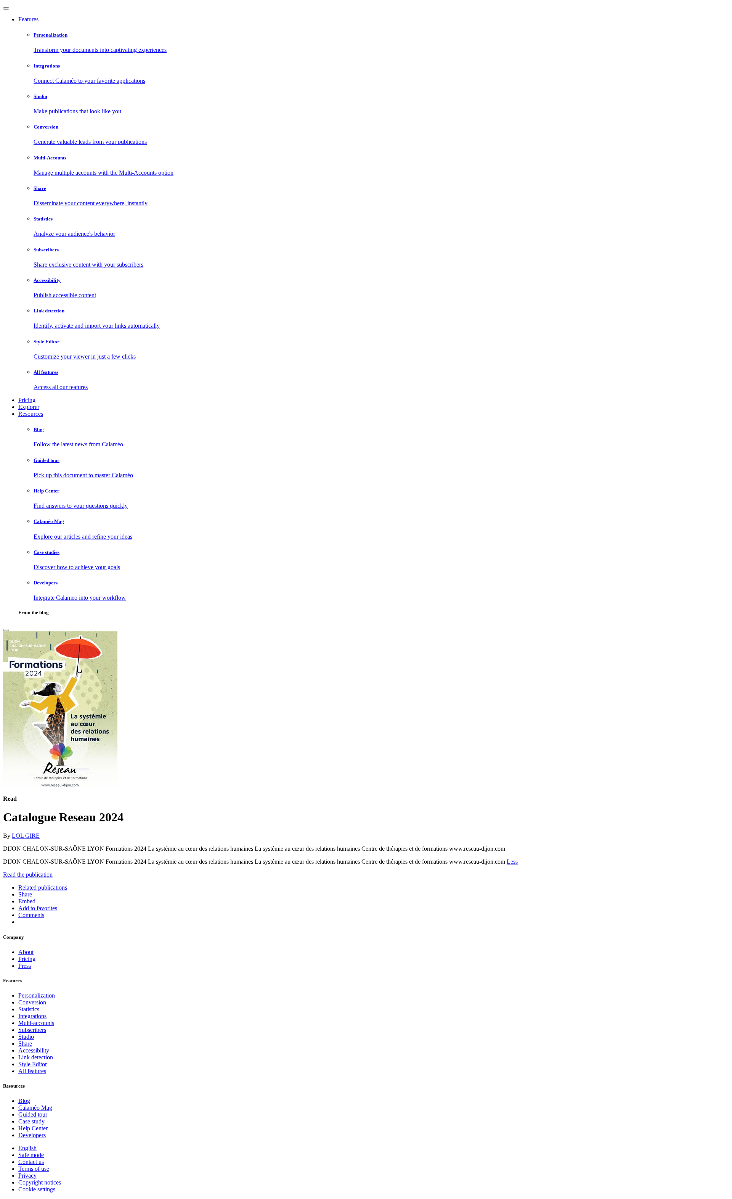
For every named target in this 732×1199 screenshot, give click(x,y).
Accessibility (33, 1050)
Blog (24, 1101)
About (26, 952)
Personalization (36, 995)
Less (512, 861)
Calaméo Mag (35, 1107)
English (27, 1148)
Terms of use (33, 1168)
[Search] (6, 630)
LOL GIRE (26, 835)
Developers (32, 1135)
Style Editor (32, 1064)
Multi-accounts (36, 1023)
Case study (31, 1121)
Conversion (32, 1002)
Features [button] (28, 19)
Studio (26, 1036)
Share (25, 1043)
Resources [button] (30, 413)
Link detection (35, 1057)
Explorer (28, 407)
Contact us (31, 1162)
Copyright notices (39, 1182)
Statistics (28, 1009)
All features (32, 1071)
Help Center (33, 1128)
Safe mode (31, 1155)
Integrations (32, 1016)
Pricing (26, 400)
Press (24, 965)
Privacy (27, 1175)
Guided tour (32, 1114)
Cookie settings (36, 1189)
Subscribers (32, 1030)
